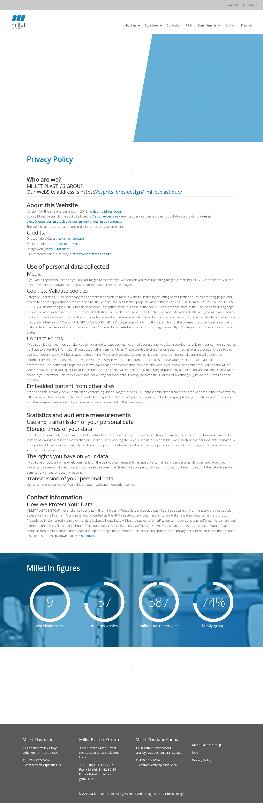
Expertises (151, 25)
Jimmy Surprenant (56, 249)
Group (253, 5)
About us (130, 25)
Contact (230, 25)
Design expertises (105, 216)
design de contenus (106, 221)
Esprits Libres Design (108, 211)
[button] (139, 25)
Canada (233, 5)
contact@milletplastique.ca (158, 765)
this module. (86, 536)
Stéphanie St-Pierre (66, 244)
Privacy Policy (201, 760)
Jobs (195, 752)
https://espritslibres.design (92, 254)
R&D (189, 25)
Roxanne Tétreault (70, 238)
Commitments (207, 25)
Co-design (173, 25)
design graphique (58, 221)
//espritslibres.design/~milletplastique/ (138, 191)
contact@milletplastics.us (43, 765)
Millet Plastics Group (206, 745)
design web (80, 221)
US (244, 5)
